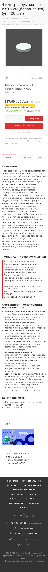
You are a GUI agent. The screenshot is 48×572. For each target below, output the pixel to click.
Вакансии (34, 503)
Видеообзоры (18, 494)
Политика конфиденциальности (26, 539)
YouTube (27, 515)
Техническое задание (24, 490)
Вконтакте (14, 515)
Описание (9, 157)
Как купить (12, 485)
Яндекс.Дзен (33, 515)
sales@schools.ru (26, 528)
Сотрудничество (32, 485)
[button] (23, 68)
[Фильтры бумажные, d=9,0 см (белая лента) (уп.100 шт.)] (24, 47)
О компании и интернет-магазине (24, 481)
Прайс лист (32, 499)
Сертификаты (16, 503)
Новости (24, 507)
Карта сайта (26, 545)
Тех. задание (26, 157)
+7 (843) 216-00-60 (18, 523)
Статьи (33, 494)
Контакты (15, 499)
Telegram (21, 515)
